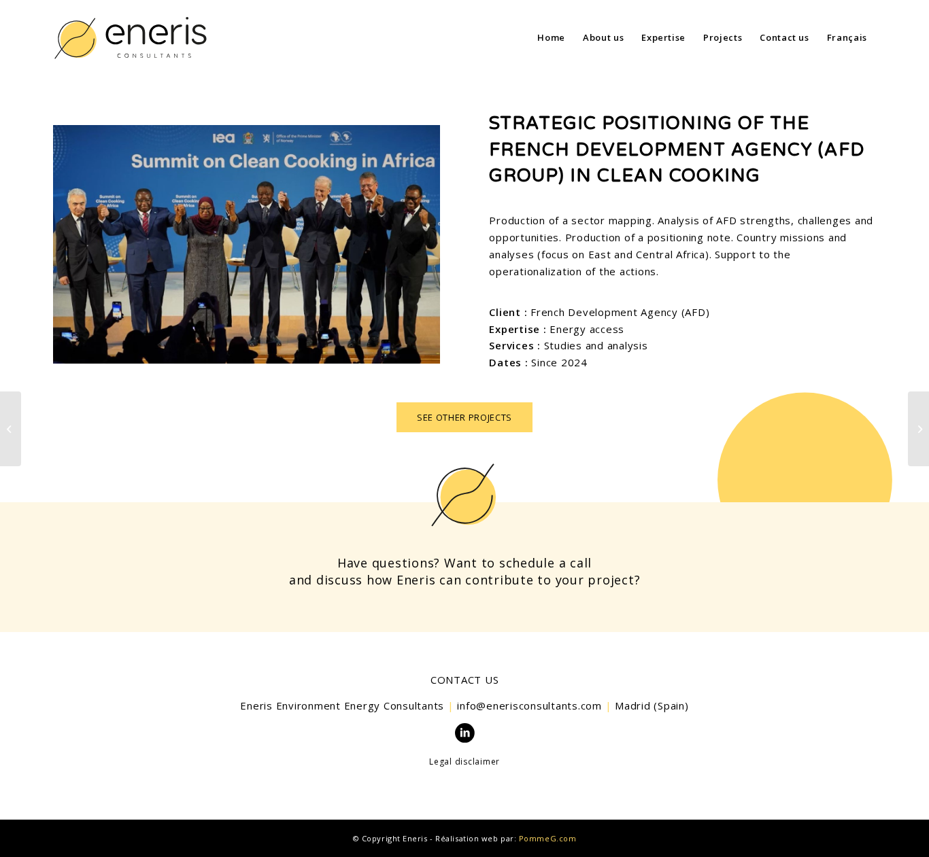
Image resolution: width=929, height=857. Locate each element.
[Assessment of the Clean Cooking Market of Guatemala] (918, 428)
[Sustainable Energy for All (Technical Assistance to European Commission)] (10, 428)
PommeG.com (548, 838)
